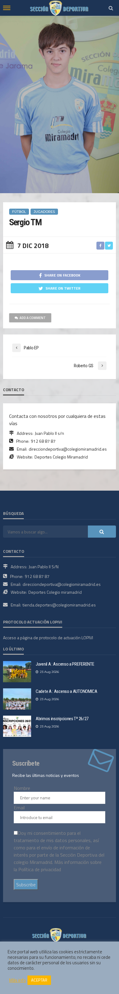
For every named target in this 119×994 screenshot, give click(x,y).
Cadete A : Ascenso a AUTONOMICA (66, 691)
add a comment (33, 317)
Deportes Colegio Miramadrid (61, 457)
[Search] (111, 8)
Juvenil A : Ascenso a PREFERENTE (65, 664)
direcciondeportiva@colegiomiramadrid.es (68, 449)
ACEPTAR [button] (39, 980)
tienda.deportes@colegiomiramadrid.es (59, 605)
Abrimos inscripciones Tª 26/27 (62, 718)
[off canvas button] (6, 8)
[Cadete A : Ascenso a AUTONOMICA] (17, 699)
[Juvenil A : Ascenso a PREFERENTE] (17, 671)
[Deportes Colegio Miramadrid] (59, 934)
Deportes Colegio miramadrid (55, 592)
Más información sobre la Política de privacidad (58, 865)
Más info (17, 980)
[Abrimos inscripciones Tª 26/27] (17, 726)
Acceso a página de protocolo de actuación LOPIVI (48, 637)
